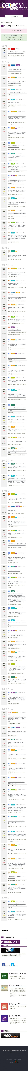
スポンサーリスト (16, 1004)
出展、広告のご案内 (6, 1050)
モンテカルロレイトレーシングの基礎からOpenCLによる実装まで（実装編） (17, 134)
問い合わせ (18, 1050)
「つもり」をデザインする (14, 571)
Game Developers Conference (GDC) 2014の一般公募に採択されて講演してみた (17, 836)
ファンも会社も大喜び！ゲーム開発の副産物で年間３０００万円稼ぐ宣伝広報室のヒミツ (17, 916)
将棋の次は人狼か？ (12, 510)
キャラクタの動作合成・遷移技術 (15, 635)
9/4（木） (19, 30)
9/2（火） (8, 30)
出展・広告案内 (15, 1016)
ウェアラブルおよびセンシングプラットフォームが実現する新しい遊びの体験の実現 (17, 523)
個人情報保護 (13, 1050)
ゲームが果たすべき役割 (13, 102)
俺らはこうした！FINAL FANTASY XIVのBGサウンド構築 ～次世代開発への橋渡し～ (17, 795)
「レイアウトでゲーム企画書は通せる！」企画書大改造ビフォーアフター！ (16, 822)
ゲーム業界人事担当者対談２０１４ (16, 92)
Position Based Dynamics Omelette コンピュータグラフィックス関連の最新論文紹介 (17, 559)
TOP (2, 22)
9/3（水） (20, 37)
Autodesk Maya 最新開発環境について (17, 441)
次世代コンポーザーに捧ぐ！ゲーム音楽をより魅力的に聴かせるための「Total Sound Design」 (17, 168)
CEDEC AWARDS (16, 985)
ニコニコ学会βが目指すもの (14, 330)
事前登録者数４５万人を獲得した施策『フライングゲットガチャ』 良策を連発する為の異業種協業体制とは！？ (17, 396)
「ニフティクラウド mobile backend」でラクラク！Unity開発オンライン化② (17, 888)
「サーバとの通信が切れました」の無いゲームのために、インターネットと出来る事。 (17, 409)
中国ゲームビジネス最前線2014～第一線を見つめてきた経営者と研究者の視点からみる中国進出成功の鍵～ (17, 809)
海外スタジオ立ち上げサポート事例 (16, 419)
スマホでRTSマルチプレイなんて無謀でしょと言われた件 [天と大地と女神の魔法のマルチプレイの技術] (17, 864)
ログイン (22, 973)
